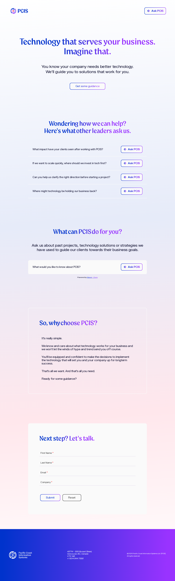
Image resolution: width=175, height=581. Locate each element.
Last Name (46, 462)
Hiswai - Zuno (92, 277)
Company (46, 482)
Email (44, 472)
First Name (46, 453)
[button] (50, 497)
